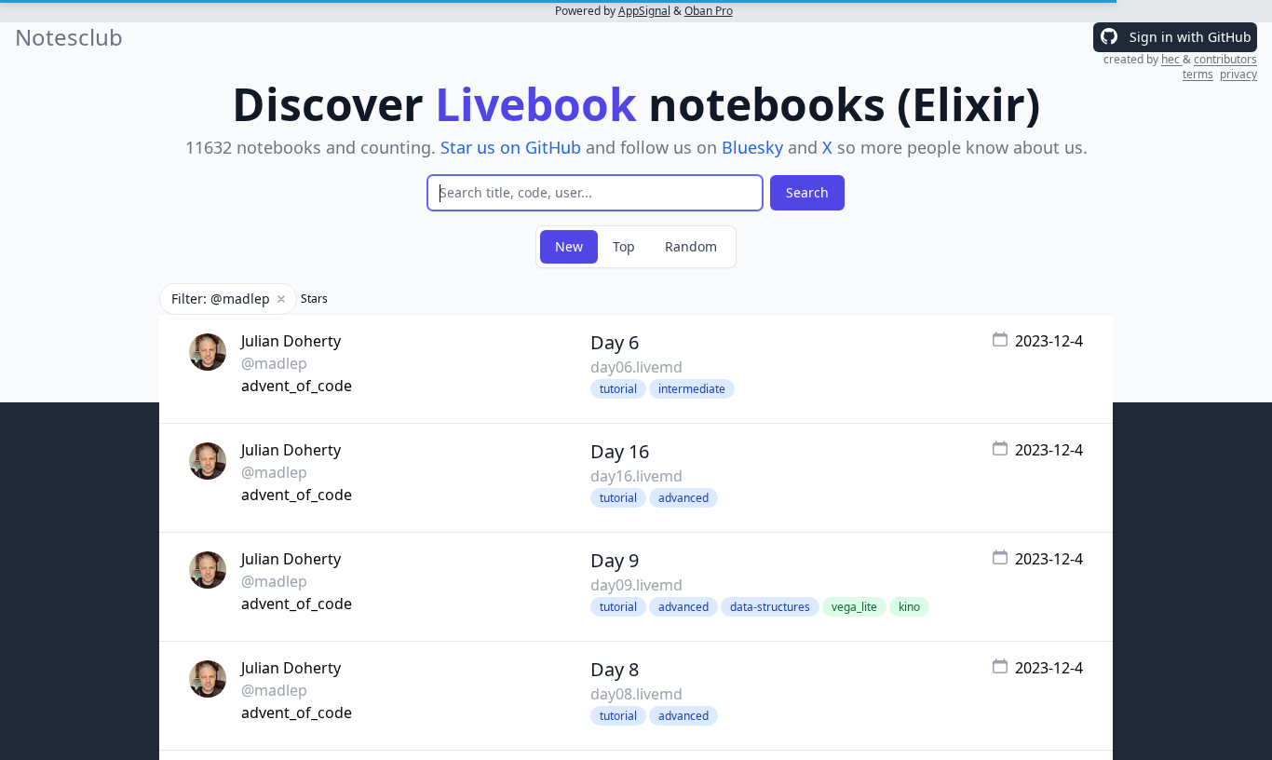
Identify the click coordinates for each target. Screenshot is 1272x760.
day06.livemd (636, 367)
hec (1172, 59)
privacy (1238, 74)
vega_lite (854, 607)
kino (909, 607)
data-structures (770, 607)
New (569, 246)
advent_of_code (296, 385)
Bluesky (752, 147)
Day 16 (619, 451)
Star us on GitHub (510, 147)
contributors (1225, 59)
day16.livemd (636, 476)
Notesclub (69, 37)
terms (1198, 74)
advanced (683, 498)
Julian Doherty (291, 341)
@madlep (274, 363)
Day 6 (614, 342)
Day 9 (614, 560)
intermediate (691, 389)
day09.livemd (636, 585)
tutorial (618, 389)
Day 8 (614, 669)
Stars (314, 299)
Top (624, 246)
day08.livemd (636, 694)
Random (691, 246)
